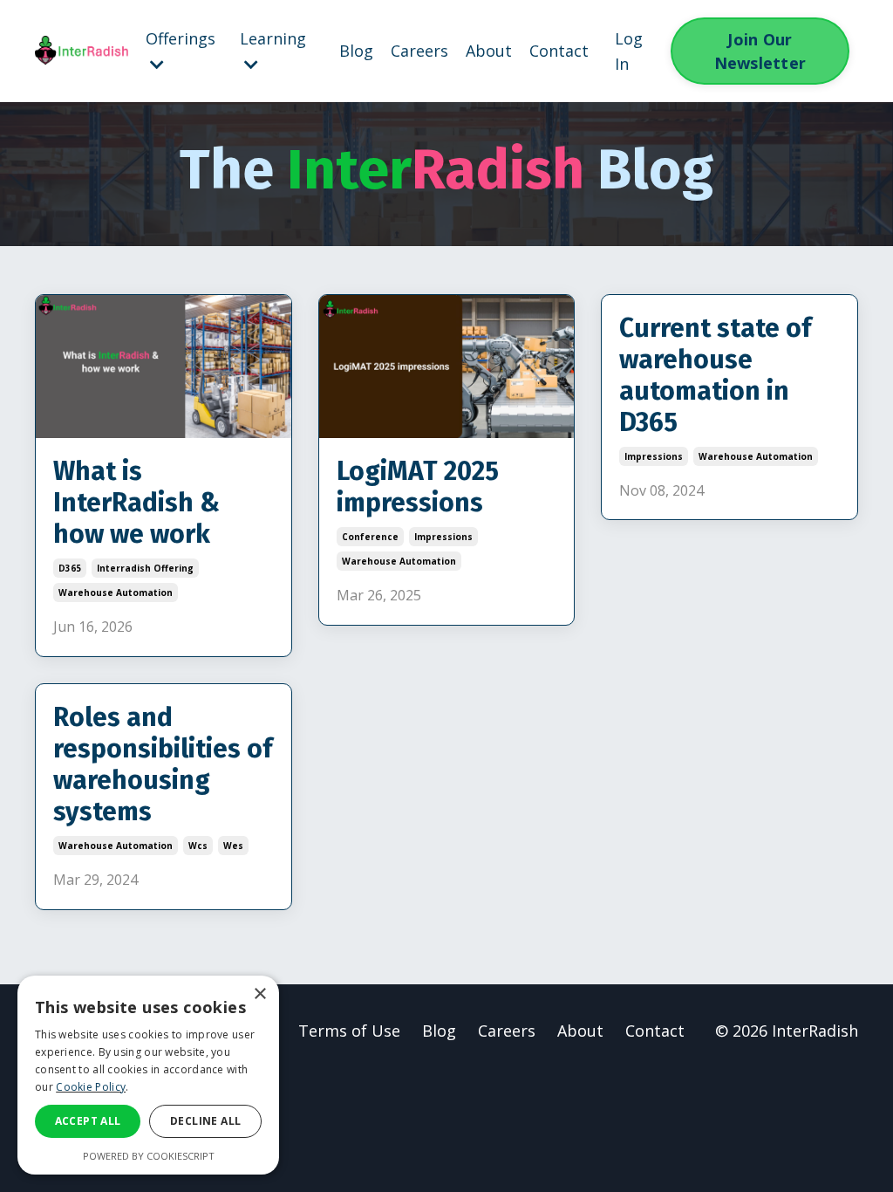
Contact (559, 50)
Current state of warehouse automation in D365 (715, 375)
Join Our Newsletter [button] (760, 51)
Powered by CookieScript (149, 1155)
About (489, 50)
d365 (69, 568)
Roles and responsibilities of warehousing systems (162, 764)
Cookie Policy (91, 1086)
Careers (419, 50)
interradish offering (145, 568)
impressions (443, 537)
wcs (198, 845)
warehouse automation (115, 592)
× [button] (259, 994)
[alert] (148, 1075)
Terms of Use (349, 1030)
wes (233, 845)
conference (370, 537)
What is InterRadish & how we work (136, 503)
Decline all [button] (205, 1120)
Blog (356, 50)
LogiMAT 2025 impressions (418, 487)
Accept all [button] (88, 1120)
